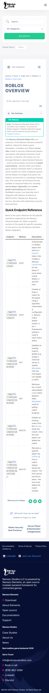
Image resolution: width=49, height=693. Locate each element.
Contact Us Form (13, 134)
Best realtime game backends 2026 (18, 648)
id (39, 279)
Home (8, 76)
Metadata (36, 368)
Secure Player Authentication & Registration (34, 529)
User (34, 264)
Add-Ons (25, 76)
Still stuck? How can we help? (26, 513)
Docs (16, 76)
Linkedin (11, 556)
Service (38, 426)
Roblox (35, 76)
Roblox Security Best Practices (15, 528)
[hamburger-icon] (45, 5)
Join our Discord (31, 556)
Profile (39, 264)
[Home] (8, 5)
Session (35, 253)
